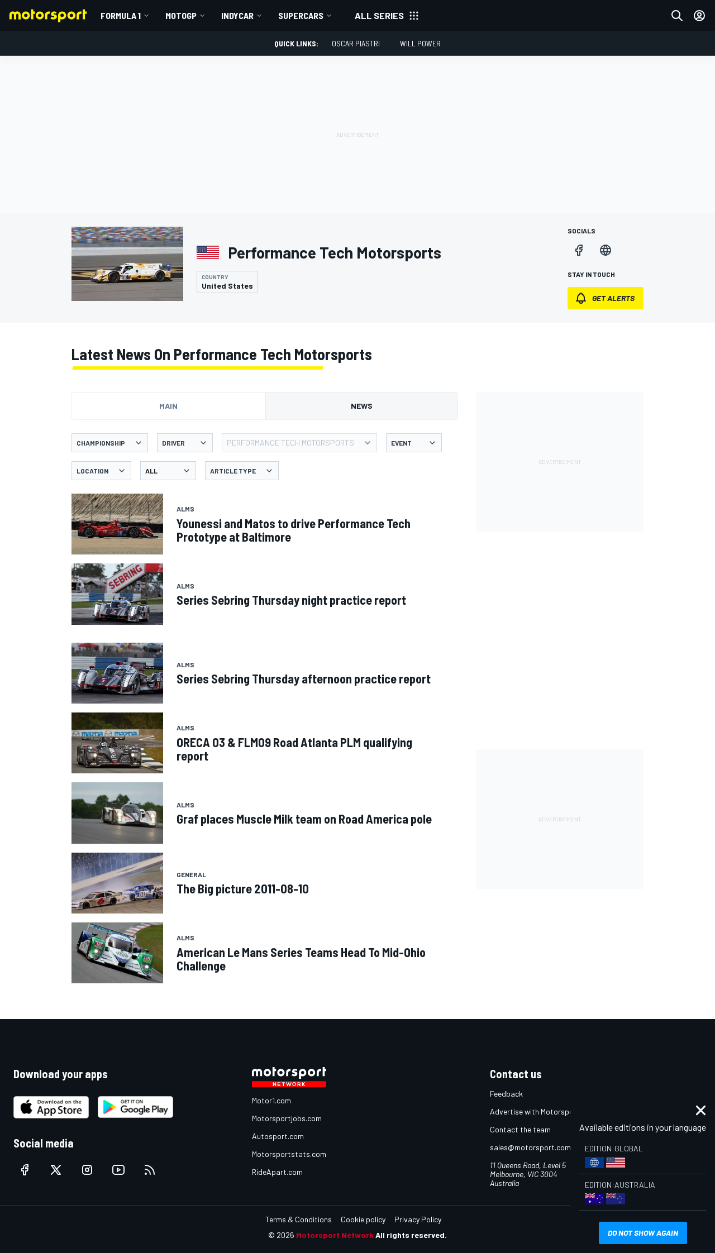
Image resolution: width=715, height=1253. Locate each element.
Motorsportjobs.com (287, 1118)
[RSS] (150, 1170)
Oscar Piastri (356, 43)
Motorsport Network (335, 1235)
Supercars (300, 15)
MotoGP (181, 15)
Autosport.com (278, 1136)
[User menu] (699, 15)
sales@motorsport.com (530, 1147)
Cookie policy (363, 1219)
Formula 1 (121, 15)
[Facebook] (579, 250)
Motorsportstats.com (289, 1154)
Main (168, 405)
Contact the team (520, 1129)
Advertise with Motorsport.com (543, 1111)
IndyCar (237, 15)
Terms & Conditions (298, 1219)
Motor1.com (271, 1100)
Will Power (420, 43)
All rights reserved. (411, 1235)
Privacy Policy (417, 1219)
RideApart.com (277, 1172)
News (362, 405)
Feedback (506, 1093)
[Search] (677, 15)
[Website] (605, 250)
